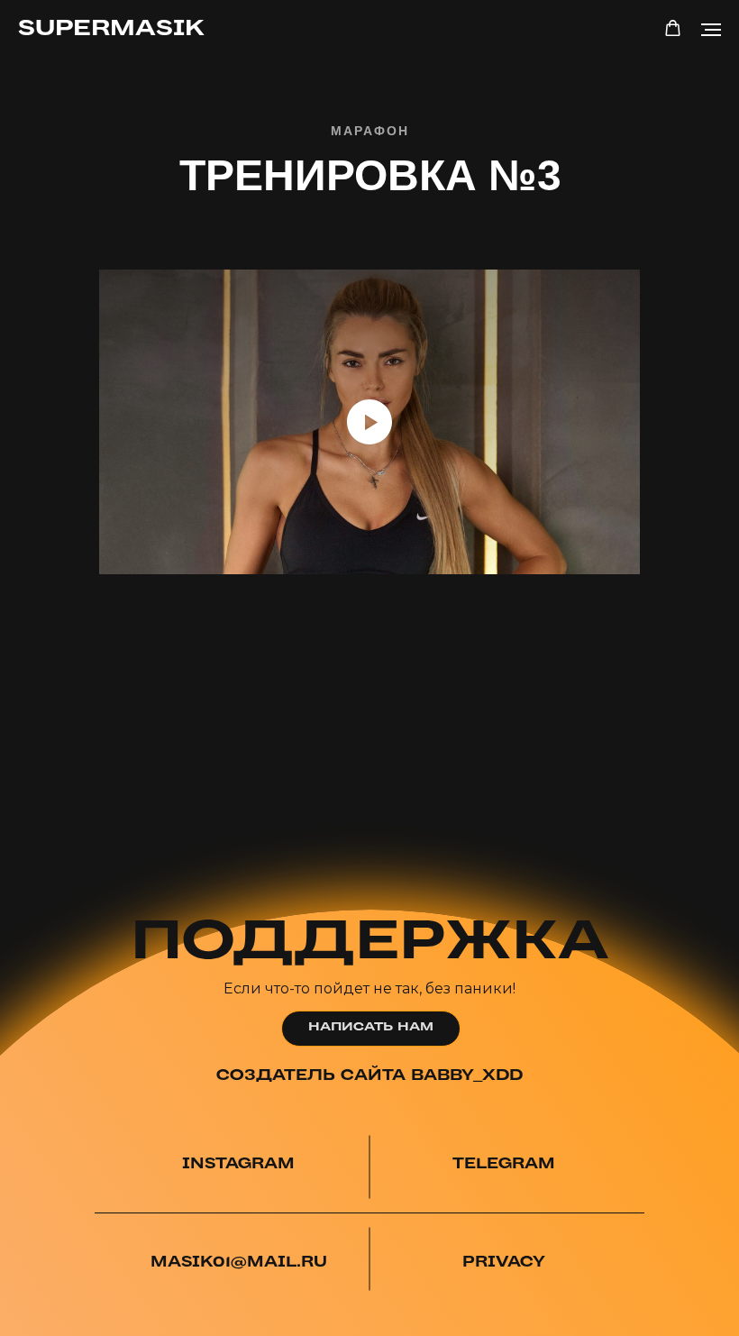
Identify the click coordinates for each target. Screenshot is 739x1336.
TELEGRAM (503, 1164)
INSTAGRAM (238, 1164)
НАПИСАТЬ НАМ (370, 1027)
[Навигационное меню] (711, 29)
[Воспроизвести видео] (369, 421)
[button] (672, 28)
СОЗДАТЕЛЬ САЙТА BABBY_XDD (369, 1075)
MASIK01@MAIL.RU (239, 1262)
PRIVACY (503, 1262)
